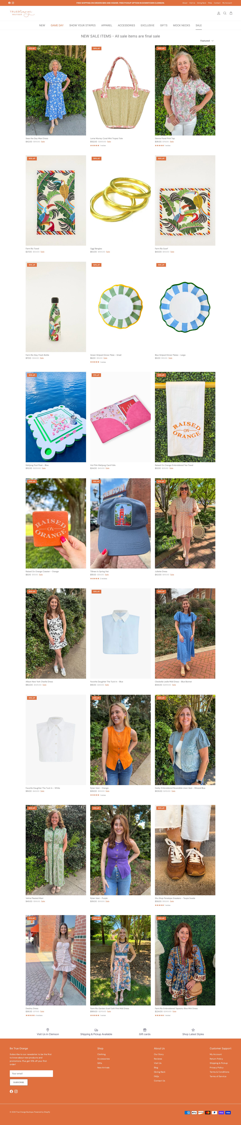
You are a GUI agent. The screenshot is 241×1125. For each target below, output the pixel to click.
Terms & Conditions (219, 1072)
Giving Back (201, 3)
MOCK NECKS (181, 25)
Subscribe (18, 1082)
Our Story (159, 1054)
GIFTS (163, 25)
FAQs (210, 3)
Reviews (158, 1058)
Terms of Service (218, 1076)
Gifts (99, 1063)
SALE (199, 25)
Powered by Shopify (42, 1112)
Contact (217, 3)
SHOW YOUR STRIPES (82, 25)
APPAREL (106, 25)
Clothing (101, 1054)
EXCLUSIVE (147, 25)
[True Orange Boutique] (22, 13)
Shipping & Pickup (219, 1063)
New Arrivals (103, 1067)
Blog (156, 1067)
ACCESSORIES (126, 25)
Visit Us (192, 3)
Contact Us (159, 1080)
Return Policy (216, 1058)
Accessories (103, 1058)
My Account (227, 3)
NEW (42, 25)
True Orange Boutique (24, 1112)
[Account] (218, 13)
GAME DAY (57, 25)
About (184, 3)
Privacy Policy (216, 1067)
